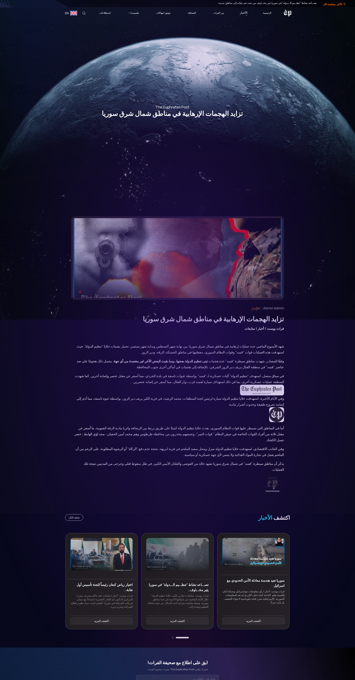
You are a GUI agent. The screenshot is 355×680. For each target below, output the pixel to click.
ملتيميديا (135, 12)
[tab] (182, 638)
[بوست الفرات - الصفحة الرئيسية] (287, 13)
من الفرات (218, 12)
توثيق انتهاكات (163, 12)
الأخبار (243, 13)
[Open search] (84, 13)
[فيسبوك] (17, 3)
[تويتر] (14, 3)
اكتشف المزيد (253, 621)
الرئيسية (267, 12)
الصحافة (192, 12)
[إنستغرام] (11, 3)
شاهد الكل (74, 517)
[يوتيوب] (9, 3)
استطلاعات (105, 12)
